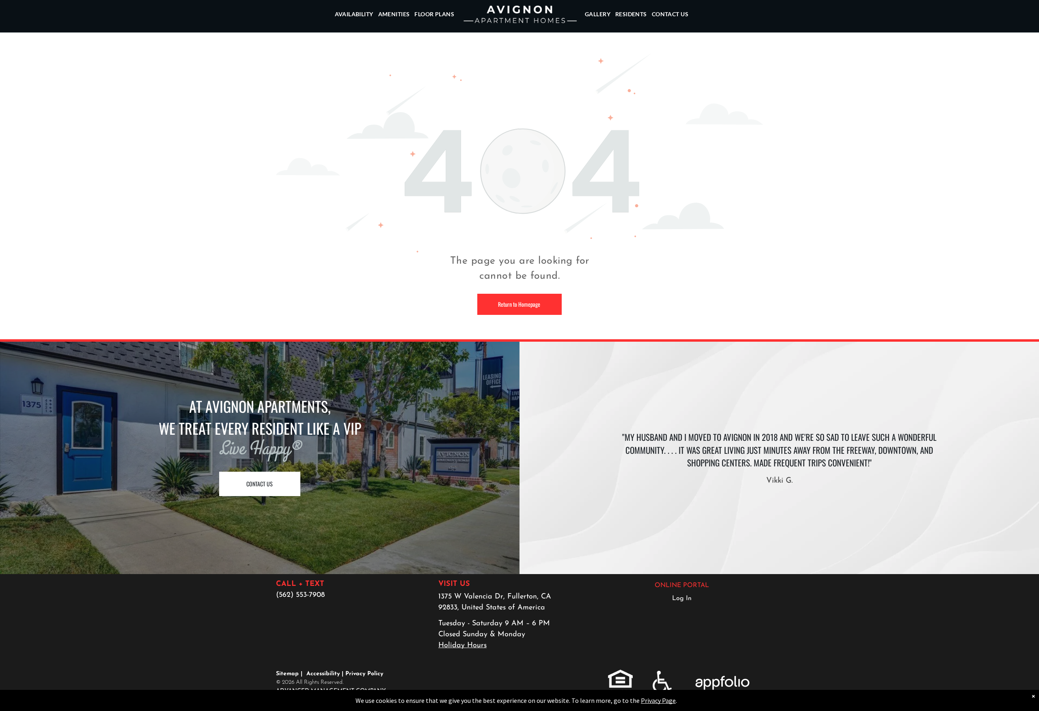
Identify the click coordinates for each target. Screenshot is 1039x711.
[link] (620, 674)
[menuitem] (354, 14)
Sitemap (287, 674)
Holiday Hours (462, 645)
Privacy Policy (364, 674)
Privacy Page (658, 700)
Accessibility (323, 674)
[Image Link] (519, 58)
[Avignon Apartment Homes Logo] (519, 14)
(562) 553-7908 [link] (300, 595)
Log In (682, 598)
